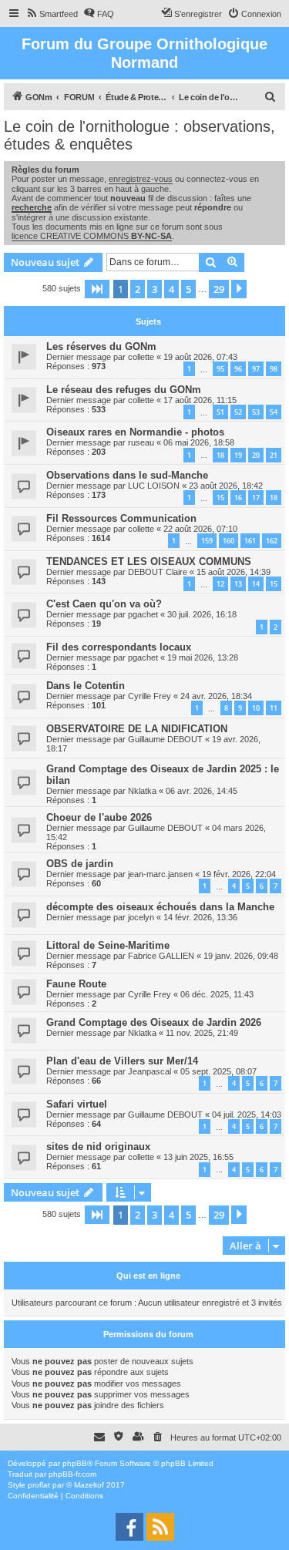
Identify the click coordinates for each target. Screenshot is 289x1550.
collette (141, 356)
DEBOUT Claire (157, 572)
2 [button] (137, 289)
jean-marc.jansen (160, 874)
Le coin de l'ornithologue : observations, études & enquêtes (139, 135)
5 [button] (188, 289)
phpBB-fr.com (72, 1474)
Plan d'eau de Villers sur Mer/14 (122, 1061)
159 (207, 541)
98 (273, 369)
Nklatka (142, 790)
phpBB (74, 1463)
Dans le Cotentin (85, 685)
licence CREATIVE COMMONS (92, 235)
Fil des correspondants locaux (118, 647)
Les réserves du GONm (101, 346)
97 (256, 369)
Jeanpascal (149, 1071)
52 (238, 412)
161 (250, 541)
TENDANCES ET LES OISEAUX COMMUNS (148, 561)
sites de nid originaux (98, 1146)
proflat (39, 1485)
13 (238, 584)
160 (228, 541)
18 (220, 455)
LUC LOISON (154, 485)
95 (220, 369)
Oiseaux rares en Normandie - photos (135, 432)
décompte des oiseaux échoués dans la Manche (160, 907)
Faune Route (76, 984)
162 (271, 541)
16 (238, 498)
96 (238, 369)
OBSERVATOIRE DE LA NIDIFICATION (136, 729)
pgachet (143, 614)
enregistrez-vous (141, 178)
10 (256, 708)
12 (220, 584)
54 (273, 412)
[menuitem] (51, 14)
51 (220, 412)
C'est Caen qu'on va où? (104, 604)
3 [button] (154, 289)
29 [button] (218, 289)
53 (256, 412)
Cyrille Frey (149, 696)
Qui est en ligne (148, 1275)
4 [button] (171, 289)
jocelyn (141, 917)
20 (256, 455)
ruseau (141, 442)
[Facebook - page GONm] (129, 1527)
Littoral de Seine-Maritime (108, 945)
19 (238, 455)
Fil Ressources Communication (121, 518)
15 (220, 498)
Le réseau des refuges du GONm (123, 389)
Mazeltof (89, 1485)
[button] (97, 289)
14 (256, 584)
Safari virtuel (76, 1104)
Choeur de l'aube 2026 (99, 817)
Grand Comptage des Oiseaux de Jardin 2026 (153, 1022)
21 (273, 455)
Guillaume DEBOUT (165, 739)
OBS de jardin (79, 863)
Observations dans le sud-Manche (127, 475)
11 (273, 708)
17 (256, 498)
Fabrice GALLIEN (161, 955)
